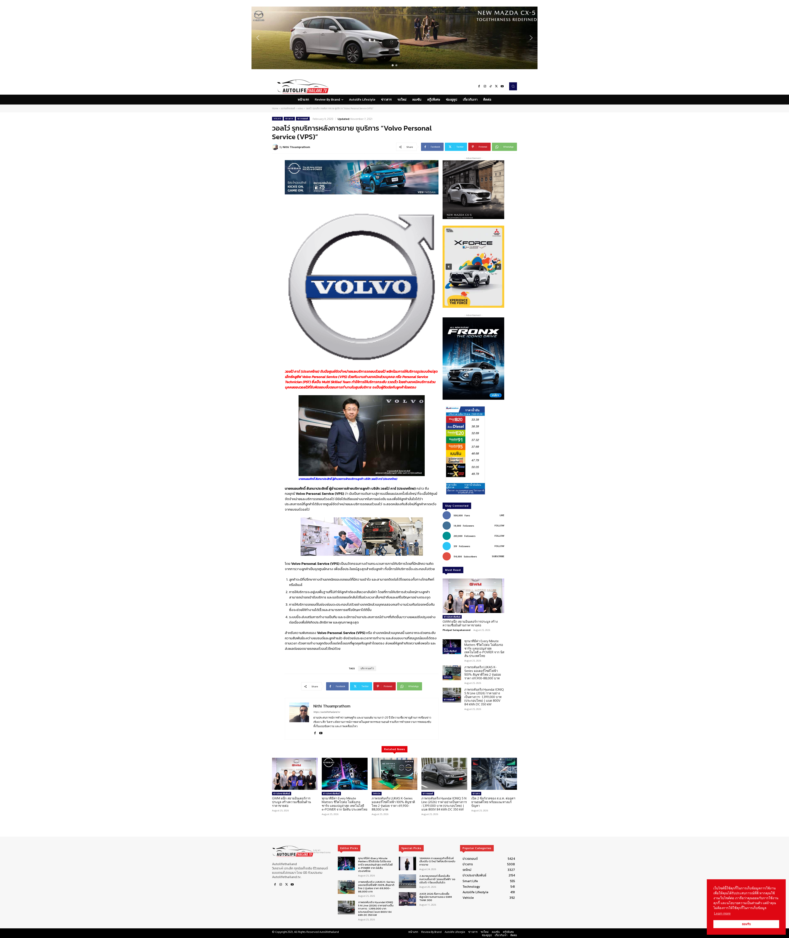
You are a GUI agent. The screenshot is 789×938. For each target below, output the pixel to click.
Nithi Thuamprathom (296, 147)
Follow (499, 525)
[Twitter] (496, 86)
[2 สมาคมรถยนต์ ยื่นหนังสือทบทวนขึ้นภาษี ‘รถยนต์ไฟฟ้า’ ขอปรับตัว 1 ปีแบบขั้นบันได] (407, 881)
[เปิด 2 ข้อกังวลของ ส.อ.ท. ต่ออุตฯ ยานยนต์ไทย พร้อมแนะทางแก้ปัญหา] (494, 774)
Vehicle (447, 677)
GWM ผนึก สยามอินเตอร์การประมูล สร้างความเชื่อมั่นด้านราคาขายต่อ (470, 623)
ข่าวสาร (289, 118)
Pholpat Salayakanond (457, 629)
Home (275, 108)
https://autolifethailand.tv (326, 712)
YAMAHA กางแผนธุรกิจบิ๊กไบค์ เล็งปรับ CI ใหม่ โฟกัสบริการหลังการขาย (437, 861)
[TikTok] (491, 86)
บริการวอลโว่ (367, 668)
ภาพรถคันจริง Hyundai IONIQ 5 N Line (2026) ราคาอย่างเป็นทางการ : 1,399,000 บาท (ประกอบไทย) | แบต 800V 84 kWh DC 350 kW (484, 697)
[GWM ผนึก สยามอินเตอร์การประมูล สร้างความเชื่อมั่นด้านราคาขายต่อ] (473, 596)
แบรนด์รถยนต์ (288, 108)
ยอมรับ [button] (746, 924)
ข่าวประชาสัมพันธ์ (452, 616)
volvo (300, 108)
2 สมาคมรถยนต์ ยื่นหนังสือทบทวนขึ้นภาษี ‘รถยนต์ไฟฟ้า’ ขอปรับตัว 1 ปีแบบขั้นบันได (437, 879)
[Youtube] (502, 86)
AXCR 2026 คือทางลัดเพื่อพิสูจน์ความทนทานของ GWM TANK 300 (435, 897)
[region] (394, 38)
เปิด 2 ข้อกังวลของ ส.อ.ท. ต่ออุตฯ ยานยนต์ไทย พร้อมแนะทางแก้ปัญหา (493, 802)
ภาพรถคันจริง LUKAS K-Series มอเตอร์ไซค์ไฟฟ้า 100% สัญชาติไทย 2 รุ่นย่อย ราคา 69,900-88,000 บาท (482, 672)
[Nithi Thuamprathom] (275, 147)
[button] (394, 38)
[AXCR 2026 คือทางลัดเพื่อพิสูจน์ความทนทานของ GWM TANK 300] (407, 899)
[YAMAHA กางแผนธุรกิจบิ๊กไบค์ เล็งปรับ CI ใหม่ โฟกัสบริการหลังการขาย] (407, 863)
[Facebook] (479, 86)
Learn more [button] (722, 913)
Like (502, 515)
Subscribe (498, 556)
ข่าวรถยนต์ (303, 118)
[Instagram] (485, 86)
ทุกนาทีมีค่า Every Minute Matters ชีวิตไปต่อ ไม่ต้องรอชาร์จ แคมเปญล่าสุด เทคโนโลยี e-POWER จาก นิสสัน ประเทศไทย (484, 648)
